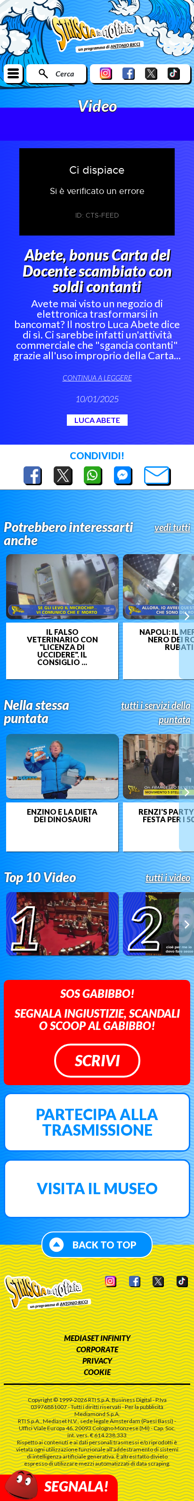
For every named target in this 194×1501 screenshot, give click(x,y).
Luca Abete (97, 419)
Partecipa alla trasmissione (97, 1122)
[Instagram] (106, 73)
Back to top (105, 1244)
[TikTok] (174, 73)
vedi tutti (172, 527)
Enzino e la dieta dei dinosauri (62, 815)
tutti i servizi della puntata (155, 712)
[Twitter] (151, 73)
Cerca (65, 73)
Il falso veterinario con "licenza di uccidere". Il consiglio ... (62, 647)
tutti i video (168, 877)
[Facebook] (128, 73)
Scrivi (97, 1060)
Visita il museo (97, 1188)
